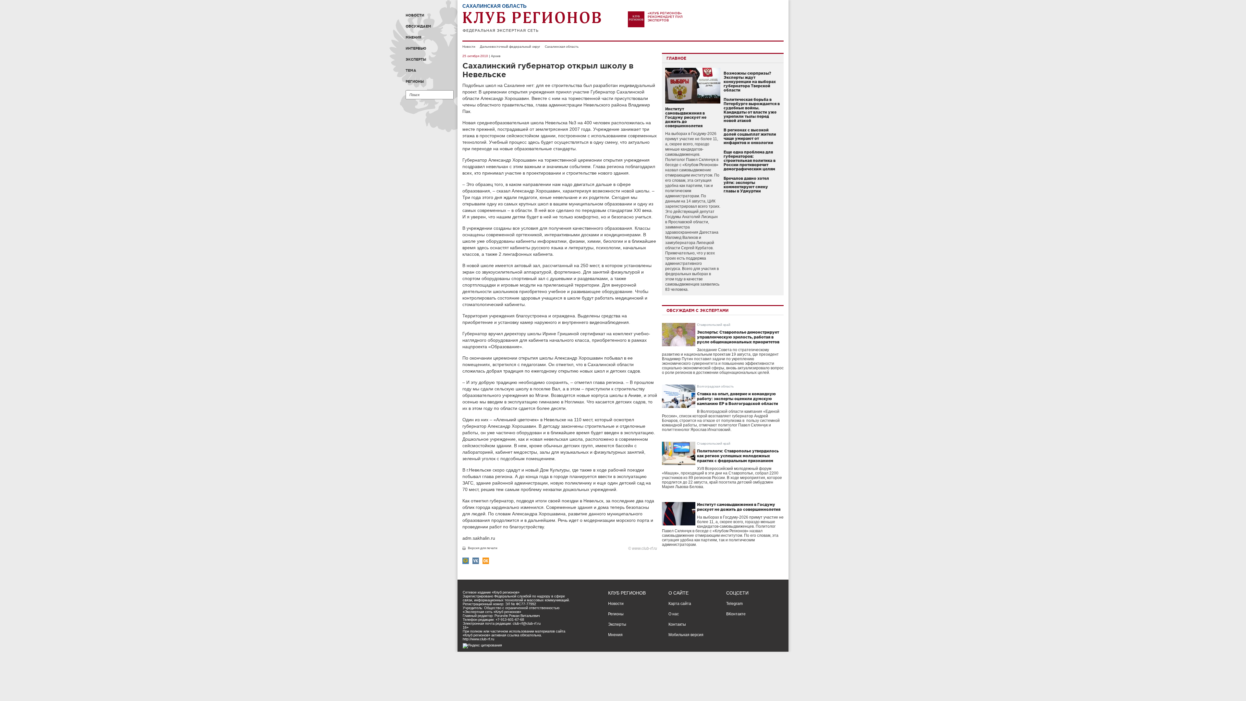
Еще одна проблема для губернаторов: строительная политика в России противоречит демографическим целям (750, 160)
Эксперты (416, 59)
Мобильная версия (685, 635)
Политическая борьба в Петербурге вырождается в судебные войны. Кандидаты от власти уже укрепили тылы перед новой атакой (752, 110)
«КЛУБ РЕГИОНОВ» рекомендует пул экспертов (665, 16)
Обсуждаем (418, 26)
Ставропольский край (713, 324)
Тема (411, 70)
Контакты (677, 624)
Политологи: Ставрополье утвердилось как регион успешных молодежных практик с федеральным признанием (738, 456)
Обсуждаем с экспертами (697, 310)
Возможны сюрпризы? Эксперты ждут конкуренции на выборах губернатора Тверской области (750, 81)
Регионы (415, 81)
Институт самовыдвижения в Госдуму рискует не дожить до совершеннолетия (685, 117)
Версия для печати (482, 548)
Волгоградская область (715, 386)
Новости (415, 15)
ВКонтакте (736, 614)
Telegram (734, 603)
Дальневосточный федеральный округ (510, 46)
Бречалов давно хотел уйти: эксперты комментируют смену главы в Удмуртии (746, 184)
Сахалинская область (562, 46)
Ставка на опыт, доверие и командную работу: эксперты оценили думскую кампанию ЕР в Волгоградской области (737, 399)
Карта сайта (679, 603)
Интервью (416, 48)
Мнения (413, 37)
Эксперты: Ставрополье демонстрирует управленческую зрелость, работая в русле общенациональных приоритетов (738, 337)
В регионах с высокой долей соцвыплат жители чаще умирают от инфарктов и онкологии (750, 136)
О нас (673, 614)
